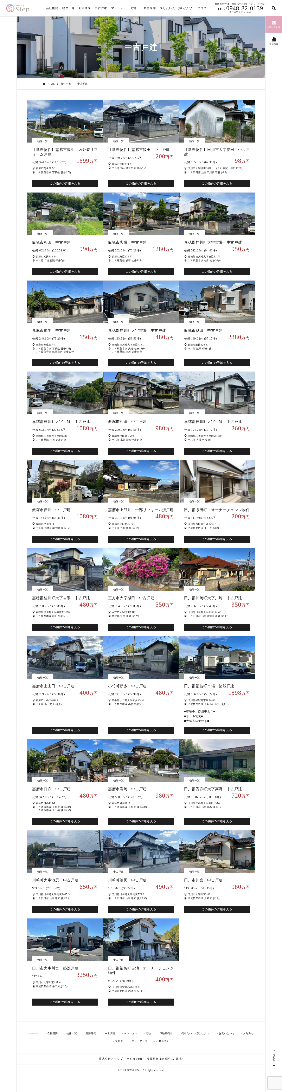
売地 (133, 8)
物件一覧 (68, 8)
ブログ (201, 8)
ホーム (35, 1033)
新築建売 (84, 8)
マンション (118, 8)
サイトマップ (139, 1041)
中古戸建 (101, 8)
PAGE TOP (273, 1061)
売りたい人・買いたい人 (176, 8)
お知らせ (248, 1033)
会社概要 (52, 8)
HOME (51, 84)
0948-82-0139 (240, 8)
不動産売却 (148, 8)
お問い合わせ (227, 1033)
